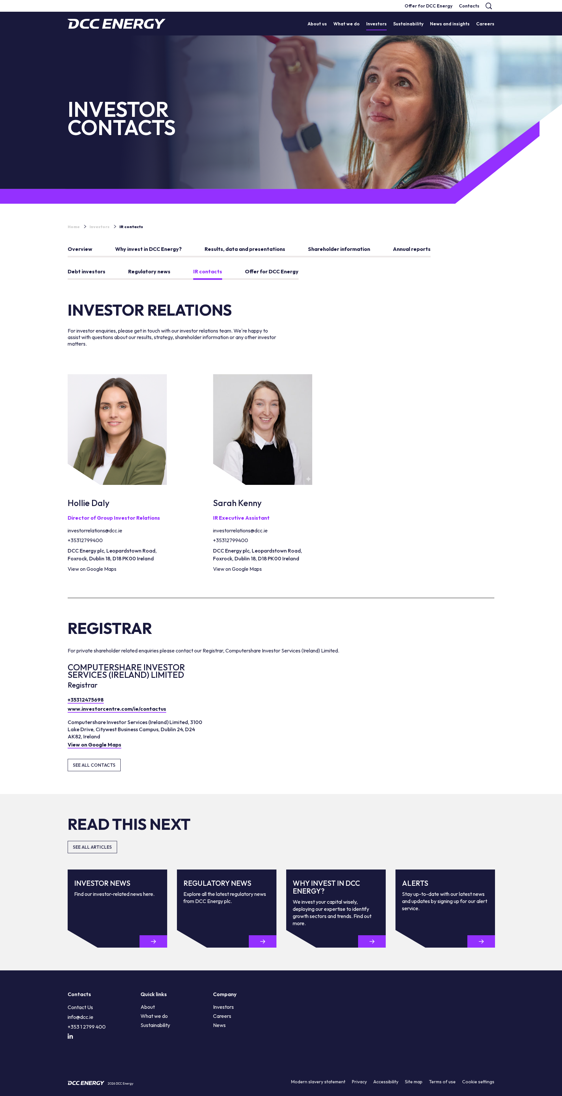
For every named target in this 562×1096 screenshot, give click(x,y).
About (147, 1007)
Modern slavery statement (318, 1082)
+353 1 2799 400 (87, 1026)
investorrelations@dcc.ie (95, 530)
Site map (413, 1082)
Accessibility (385, 1082)
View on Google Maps (92, 569)
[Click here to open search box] (488, 6)
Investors (99, 226)
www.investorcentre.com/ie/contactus (117, 709)
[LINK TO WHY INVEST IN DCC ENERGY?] (372, 941)
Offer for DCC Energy (428, 6)
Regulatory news (149, 271)
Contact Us (80, 1007)
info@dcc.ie (80, 1017)
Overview (80, 249)
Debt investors (86, 271)
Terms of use (442, 1082)
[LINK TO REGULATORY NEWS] (262, 941)
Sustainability (155, 1025)
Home (74, 226)
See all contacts (94, 765)
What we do (154, 1016)
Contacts (469, 6)
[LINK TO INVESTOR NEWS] (153, 941)
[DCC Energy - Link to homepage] (86, 1083)
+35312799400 (85, 540)
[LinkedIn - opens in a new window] (70, 1036)
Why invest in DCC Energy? (148, 249)
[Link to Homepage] (117, 24)
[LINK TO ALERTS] (481, 941)
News (219, 1025)
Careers (222, 1016)
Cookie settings (478, 1082)
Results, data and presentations (245, 249)
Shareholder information (339, 249)
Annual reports (412, 249)
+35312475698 (86, 699)
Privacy (359, 1082)
